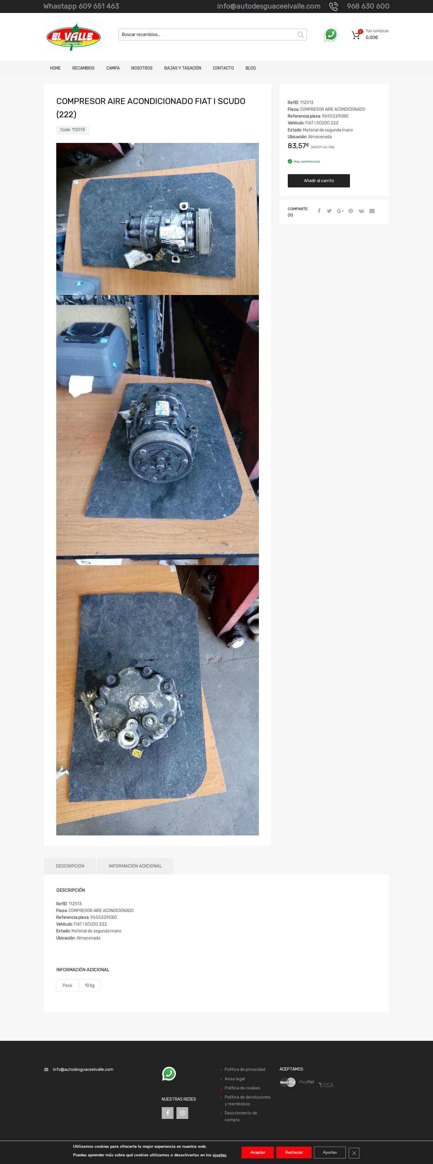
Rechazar (294, 1152)
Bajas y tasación (182, 68)
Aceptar (257, 1152)
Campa (113, 68)
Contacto (223, 68)
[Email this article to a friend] (371, 211)
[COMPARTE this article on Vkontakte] (360, 211)
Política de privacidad (245, 1069)
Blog (251, 68)
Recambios (83, 68)
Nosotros (142, 68)
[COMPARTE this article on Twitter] (329, 211)
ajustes (219, 1155)
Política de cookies (242, 1088)
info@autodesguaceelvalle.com (268, 6)
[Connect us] (167, 1113)
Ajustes (330, 1152)
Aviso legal (235, 1078)
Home (55, 68)
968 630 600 (368, 6)
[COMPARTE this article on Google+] (339, 211)
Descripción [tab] (70, 866)
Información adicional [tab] (135, 866)
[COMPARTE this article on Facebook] (318, 211)
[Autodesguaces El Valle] (69, 36)
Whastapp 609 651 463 (81, 6)
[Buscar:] (212, 34)
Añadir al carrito (319, 180)
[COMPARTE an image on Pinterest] (350, 211)
